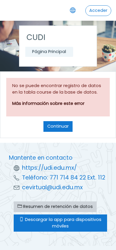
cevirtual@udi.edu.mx (52, 187)
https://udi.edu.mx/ (49, 168)
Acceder (98, 10)
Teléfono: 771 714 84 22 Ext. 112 (63, 178)
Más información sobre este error (48, 103)
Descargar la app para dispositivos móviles (62, 223)
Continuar (58, 126)
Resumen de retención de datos (57, 206)
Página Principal (49, 52)
